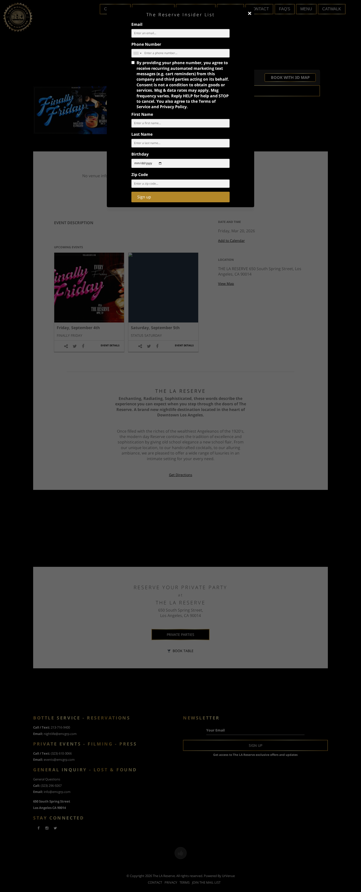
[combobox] (137, 53)
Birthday (140, 154)
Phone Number (146, 44)
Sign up (144, 197)
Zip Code (139, 174)
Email (136, 24)
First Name (142, 114)
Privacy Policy (173, 106)
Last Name (142, 134)
